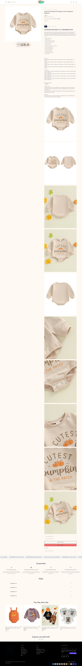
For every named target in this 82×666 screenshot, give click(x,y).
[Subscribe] (76, 648)
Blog (21, 655)
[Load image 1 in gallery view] (18, 44)
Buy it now (60, 545)
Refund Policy (23, 653)
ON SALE (38, 653)
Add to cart (60, 542)
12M (45, 26)
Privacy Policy (23, 649)
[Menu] (6, 2)
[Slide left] (16, 45)
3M (52, 26)
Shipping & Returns (24, 650)
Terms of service (24, 652)
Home (37, 647)
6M (55, 26)
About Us (22, 647)
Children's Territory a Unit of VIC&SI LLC (50, 9)
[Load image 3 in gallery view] (24, 44)
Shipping (45, 16)
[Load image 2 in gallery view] (21, 44)
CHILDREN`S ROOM (40, 652)
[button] (71, 2)
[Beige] (45, 22)
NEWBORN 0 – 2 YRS (40, 649)
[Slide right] (31, 45)
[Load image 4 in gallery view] (27, 44)
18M (49, 26)
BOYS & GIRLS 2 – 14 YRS (40, 650)
